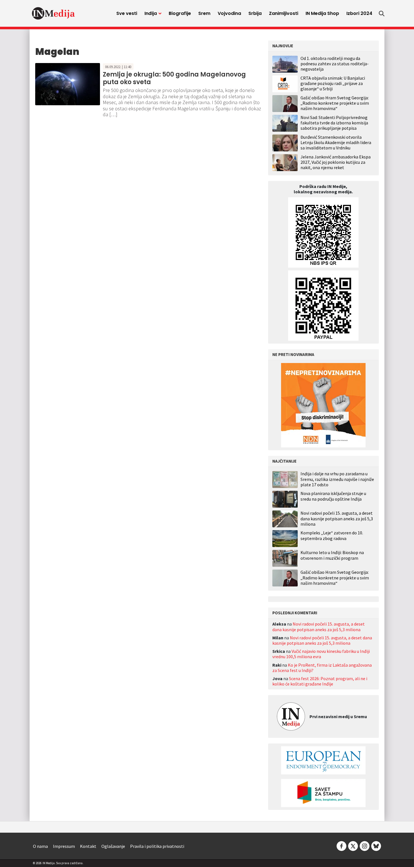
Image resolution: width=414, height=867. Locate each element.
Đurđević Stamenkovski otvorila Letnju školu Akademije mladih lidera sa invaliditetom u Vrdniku (336, 142)
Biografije (180, 13)
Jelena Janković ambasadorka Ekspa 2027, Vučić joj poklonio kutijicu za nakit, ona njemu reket (336, 162)
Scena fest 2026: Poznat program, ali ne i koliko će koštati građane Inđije (319, 681)
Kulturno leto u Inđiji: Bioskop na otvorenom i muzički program (332, 555)
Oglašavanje (113, 846)
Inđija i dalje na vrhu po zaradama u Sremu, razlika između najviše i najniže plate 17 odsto (337, 479)
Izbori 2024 (359, 13)
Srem (204, 13)
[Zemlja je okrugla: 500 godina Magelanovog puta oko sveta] (67, 83)
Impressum (64, 846)
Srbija (255, 13)
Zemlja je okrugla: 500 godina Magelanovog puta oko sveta (174, 78)
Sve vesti (126, 13)
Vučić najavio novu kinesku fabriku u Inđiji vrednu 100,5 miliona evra (321, 653)
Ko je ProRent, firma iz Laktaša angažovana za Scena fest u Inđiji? (322, 667)
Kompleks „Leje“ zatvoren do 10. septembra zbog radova (332, 535)
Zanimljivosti (283, 13)
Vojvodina (229, 13)
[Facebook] (341, 845)
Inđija (150, 13)
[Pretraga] (381, 13)
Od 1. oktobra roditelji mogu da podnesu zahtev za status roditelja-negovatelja (335, 63)
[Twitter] (353, 845)
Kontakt (88, 846)
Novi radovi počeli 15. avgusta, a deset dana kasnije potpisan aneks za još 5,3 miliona (337, 518)
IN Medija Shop (322, 13)
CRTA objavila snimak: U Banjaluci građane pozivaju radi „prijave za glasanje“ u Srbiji (333, 83)
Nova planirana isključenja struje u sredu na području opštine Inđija (333, 496)
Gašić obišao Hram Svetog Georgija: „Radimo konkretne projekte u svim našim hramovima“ (335, 103)
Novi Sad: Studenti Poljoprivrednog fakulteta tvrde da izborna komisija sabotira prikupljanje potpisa (334, 123)
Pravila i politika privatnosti (157, 846)
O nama (40, 846)
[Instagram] (364, 845)
